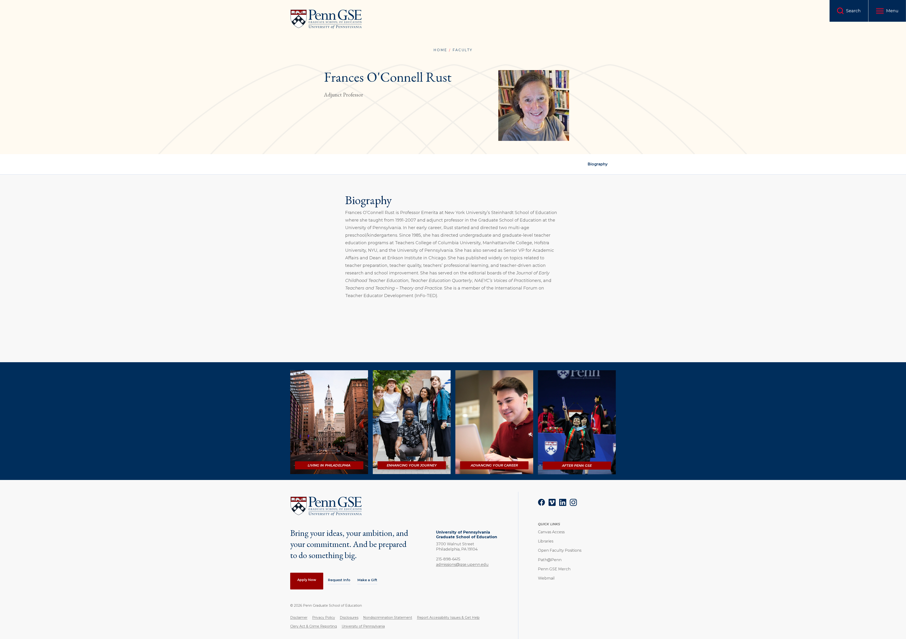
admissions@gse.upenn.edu (462, 564)
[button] (887, 11)
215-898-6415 (448, 559)
